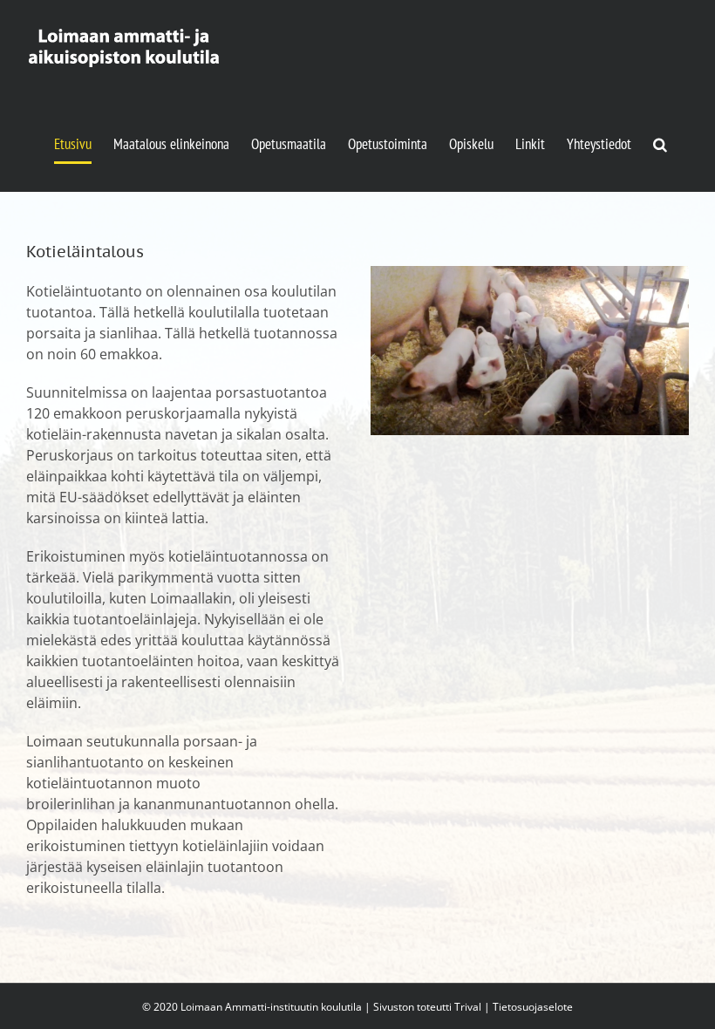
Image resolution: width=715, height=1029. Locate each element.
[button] (660, 144)
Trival (467, 1006)
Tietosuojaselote (533, 1006)
